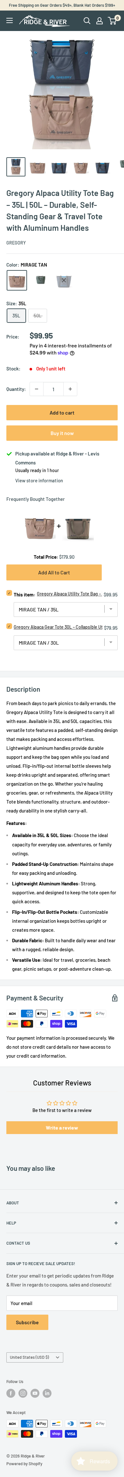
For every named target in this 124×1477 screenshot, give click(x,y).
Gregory (16, 242)
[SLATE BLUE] (64, 280)
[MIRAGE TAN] (17, 280)
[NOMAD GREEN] (40, 280)
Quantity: (16, 389)
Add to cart (62, 412)
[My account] (99, 20)
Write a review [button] (62, 1127)
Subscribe (27, 1322)
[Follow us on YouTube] (35, 1393)
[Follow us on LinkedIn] (47, 1393)
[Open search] (87, 20)
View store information (39, 480)
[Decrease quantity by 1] (36, 389)
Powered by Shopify (24, 1463)
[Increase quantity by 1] (70, 389)
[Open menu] (9, 20)
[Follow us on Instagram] (22, 1393)
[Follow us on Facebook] (10, 1393)
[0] (112, 21)
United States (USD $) (29, 1357)
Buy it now (62, 433)
